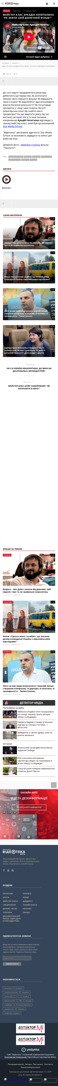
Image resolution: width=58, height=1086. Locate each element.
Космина (28, 1001)
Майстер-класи (10, 901)
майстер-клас (46, 157)
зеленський (8, 996)
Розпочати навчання (29, 807)
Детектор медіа (31, 703)
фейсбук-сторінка (30, 144)
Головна (5, 63)
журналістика (9, 1009)
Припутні (28, 157)
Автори (28, 1064)
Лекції (26, 897)
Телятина (7, 912)
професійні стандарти (12, 1013)
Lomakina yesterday (11, 992)
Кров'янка (36, 157)
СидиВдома (8, 1005)
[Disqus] (29, 432)
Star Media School (12, 126)
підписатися (12, 964)
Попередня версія (16, 1064)
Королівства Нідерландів (15, 1057)
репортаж (18, 988)
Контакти (48, 1064)
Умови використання (30, 1067)
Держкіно (25, 160)
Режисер (33, 160)
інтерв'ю (26, 996)
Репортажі (8, 893)
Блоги (6, 897)
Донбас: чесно (10, 909)
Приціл (26, 912)
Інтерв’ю (27, 893)
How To (15, 63)
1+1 (17, 996)
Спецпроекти (9, 905)
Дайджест (28, 901)
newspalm (25, 992)
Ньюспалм (8, 988)
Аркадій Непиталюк (16, 157)
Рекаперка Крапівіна (23, 1005)
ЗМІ (20, 1001)
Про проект (38, 1064)
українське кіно (14, 160)
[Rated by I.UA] (36, 1081)
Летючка (27, 909)
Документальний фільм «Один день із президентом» (12, 918)
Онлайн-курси (30, 905)
